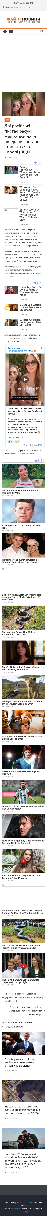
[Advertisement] (23, 59)
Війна (7, 120)
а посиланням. (29, 453)
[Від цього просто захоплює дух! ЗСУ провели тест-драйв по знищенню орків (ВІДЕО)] (23, 1081)
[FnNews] (5, 32)
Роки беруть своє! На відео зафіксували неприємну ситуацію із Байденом (21, 1062)
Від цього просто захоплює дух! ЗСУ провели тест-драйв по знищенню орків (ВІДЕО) (22, 1110)
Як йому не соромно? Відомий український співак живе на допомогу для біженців (24, 997)
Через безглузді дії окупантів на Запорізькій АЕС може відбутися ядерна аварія (25, 1011)
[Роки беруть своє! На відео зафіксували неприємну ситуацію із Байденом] (23, 1034)
